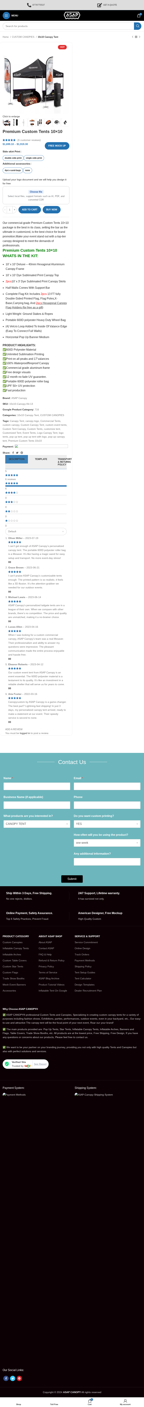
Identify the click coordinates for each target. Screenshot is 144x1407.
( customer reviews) (29, 140)
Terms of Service (48, 972)
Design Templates (84, 984)
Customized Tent (12, 432)
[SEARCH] (137, 26)
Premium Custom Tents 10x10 (25, 440)
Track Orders (82, 954)
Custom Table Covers (15, 960)
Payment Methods (85, 960)
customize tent (52, 428)
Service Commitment (86, 942)
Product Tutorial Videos (51, 984)
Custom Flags (10, 972)
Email (78, 778)
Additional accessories (16, 163)
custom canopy (11, 424)
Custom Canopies (12, 942)
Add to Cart (29, 209)
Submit (72, 879)
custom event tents (56, 424)
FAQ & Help (45, 954)
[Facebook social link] (13, 452)
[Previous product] (132, 37)
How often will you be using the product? (101, 834)
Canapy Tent (17, 421)
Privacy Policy (46, 966)
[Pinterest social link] (21, 452)
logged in (25, 733)
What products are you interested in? (28, 815)
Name (8, 778)
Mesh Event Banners (14, 984)
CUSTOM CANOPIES (23, 37)
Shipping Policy (83, 966)
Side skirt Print (11, 151)
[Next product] (139, 37)
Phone (78, 797)
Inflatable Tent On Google (53, 990)
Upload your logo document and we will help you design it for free (34, 181)
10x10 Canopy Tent (48, 37)
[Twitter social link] (17, 452)
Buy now (51, 209)
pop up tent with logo (35, 436)
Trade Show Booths (13, 978)
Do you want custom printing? (94, 815)
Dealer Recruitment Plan (88, 990)
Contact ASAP (46, 948)
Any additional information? (92, 853)
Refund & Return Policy (51, 960)
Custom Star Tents (13, 966)
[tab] (16, 462)
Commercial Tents (50, 421)
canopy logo (32, 421)
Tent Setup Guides (85, 972)
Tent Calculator (83, 978)
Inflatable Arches (12, 954)
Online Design (82, 948)
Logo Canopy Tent (47, 432)
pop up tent (15, 436)
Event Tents (29, 432)
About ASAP (45, 942)
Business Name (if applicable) (23, 797)
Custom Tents (34, 428)
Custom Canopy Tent (32, 424)
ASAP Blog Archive (49, 978)
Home (6, 37)
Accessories (9, 990)
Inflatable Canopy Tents (16, 948)
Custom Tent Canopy (14, 428)
